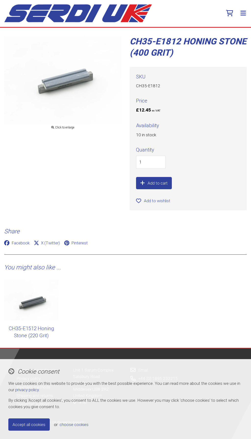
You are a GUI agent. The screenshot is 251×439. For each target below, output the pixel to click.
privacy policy (27, 389)
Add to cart (158, 183)
